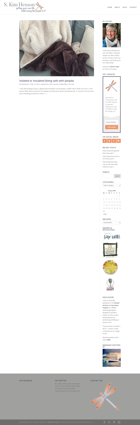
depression (45, 84)
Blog (125, 7)
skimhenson (25, 84)
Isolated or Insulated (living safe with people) (46, 80)
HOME (109, 7)
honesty (55, 84)
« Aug (104, 214)
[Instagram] (119, 422)
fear (50, 84)
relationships (63, 84)
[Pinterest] (114, 422)
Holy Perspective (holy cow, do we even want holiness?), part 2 (110, 164)
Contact (133, 7)
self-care (71, 84)
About (117, 7)
